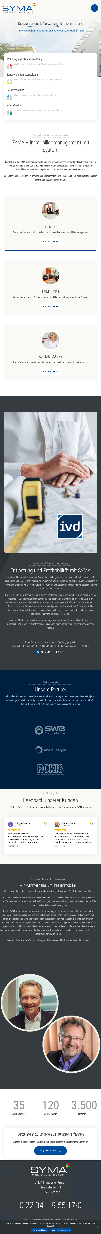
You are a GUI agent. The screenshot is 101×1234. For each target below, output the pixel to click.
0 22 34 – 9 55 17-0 (53, 652)
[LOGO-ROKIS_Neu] (50, 764)
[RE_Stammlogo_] (50, 745)
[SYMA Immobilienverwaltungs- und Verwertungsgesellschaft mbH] (19, 3)
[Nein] (97, 1227)
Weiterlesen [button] (13, 846)
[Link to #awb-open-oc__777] (94, 8)
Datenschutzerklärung (61, 1230)
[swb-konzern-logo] (50, 725)
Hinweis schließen (39, 1230)
